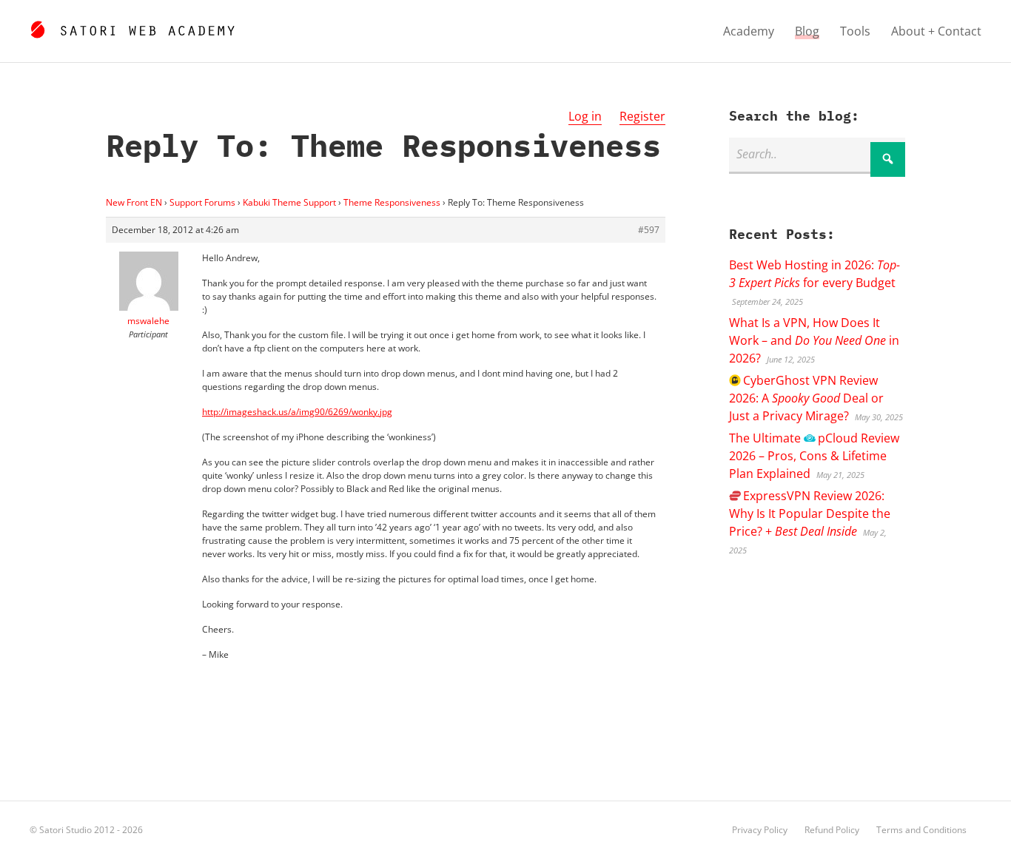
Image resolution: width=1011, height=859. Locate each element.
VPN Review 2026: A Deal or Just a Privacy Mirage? (806, 398)
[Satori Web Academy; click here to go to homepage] (132, 27)
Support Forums (202, 202)
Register (642, 116)
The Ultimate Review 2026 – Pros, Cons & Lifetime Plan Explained (814, 456)
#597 (648, 229)
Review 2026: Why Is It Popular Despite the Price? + (809, 513)
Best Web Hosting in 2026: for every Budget (814, 274)
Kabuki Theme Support (289, 202)
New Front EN (134, 202)
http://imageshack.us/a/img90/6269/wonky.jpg (297, 411)
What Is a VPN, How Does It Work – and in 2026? (814, 340)
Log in (585, 116)
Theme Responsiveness (391, 202)
